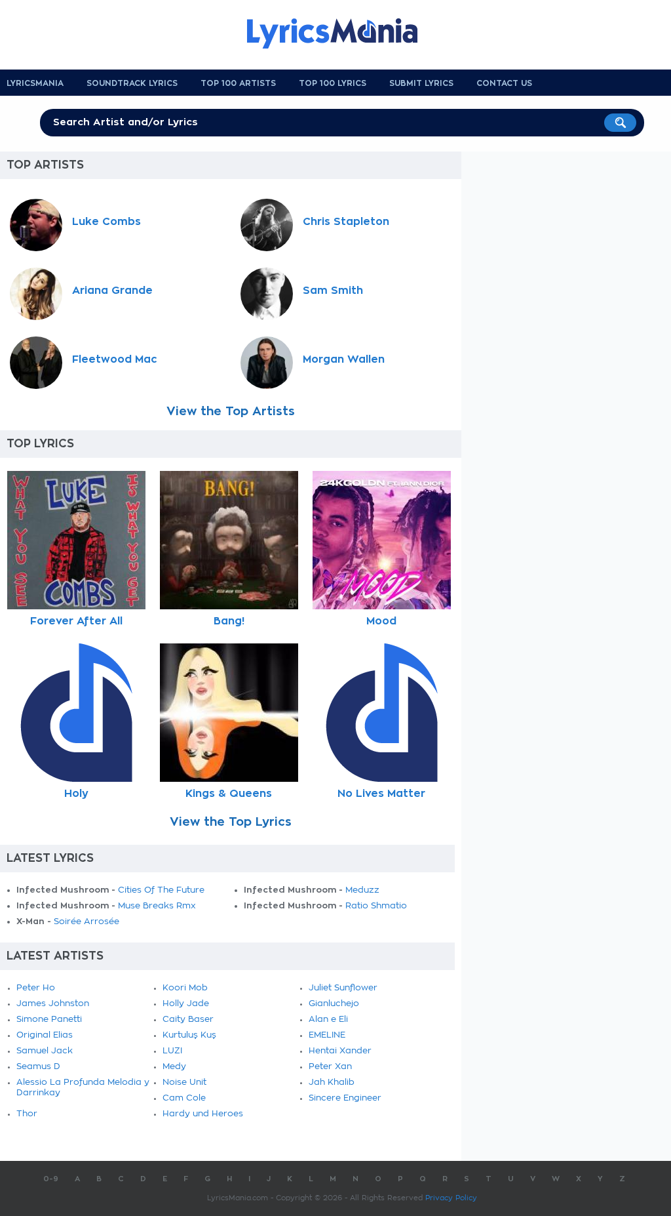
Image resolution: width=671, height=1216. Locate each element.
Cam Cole (184, 1098)
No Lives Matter (381, 793)
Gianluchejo (334, 1004)
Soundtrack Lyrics (132, 83)
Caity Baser (188, 1019)
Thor (26, 1114)
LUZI (172, 1051)
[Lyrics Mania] (342, 33)
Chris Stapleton (346, 221)
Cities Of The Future (161, 890)
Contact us (504, 83)
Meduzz (362, 890)
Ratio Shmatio (376, 906)
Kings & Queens (228, 793)
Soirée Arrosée (86, 922)
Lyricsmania (35, 83)
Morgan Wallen (344, 359)
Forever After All (76, 621)
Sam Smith (333, 290)
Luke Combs (106, 221)
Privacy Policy (451, 1198)
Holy (76, 793)
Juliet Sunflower (343, 988)
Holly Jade (186, 1004)
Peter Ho (35, 988)
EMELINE (327, 1035)
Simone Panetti (49, 1019)
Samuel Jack (44, 1051)
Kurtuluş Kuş (189, 1035)
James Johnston (52, 1004)
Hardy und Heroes (203, 1114)
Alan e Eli (328, 1019)
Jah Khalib (332, 1082)
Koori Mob (185, 988)
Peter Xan (330, 1067)
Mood (381, 621)
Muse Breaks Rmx (157, 906)
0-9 (50, 1179)
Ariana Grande (112, 290)
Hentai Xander (340, 1051)
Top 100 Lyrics (332, 83)
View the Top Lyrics (231, 822)
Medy (174, 1067)
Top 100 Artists (238, 83)
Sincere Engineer (345, 1098)
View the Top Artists (230, 411)
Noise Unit (184, 1082)
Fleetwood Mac (114, 359)
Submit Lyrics (421, 83)
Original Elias (44, 1035)
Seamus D (38, 1067)
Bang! (229, 621)
